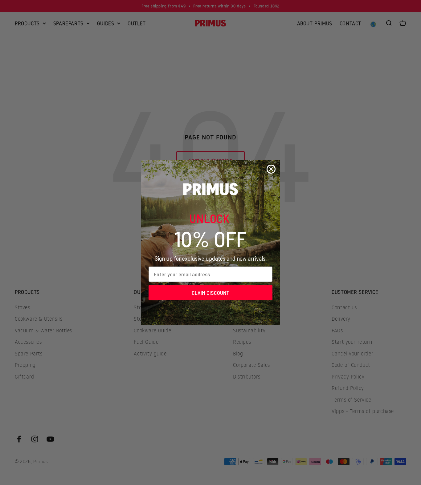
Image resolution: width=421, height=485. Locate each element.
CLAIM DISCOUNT (210, 292)
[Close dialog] (271, 169)
